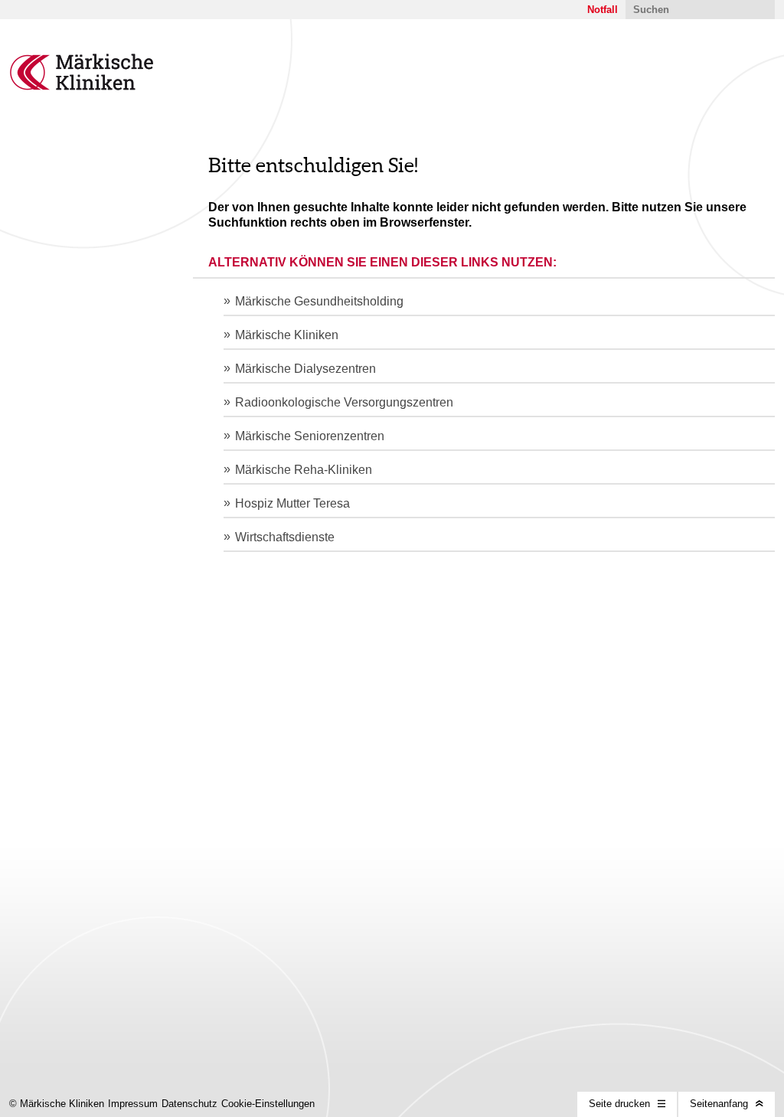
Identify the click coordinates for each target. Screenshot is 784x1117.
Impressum (133, 1103)
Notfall (602, 9)
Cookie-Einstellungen (268, 1103)
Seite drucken (619, 1103)
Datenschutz (189, 1103)
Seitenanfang (719, 1103)
